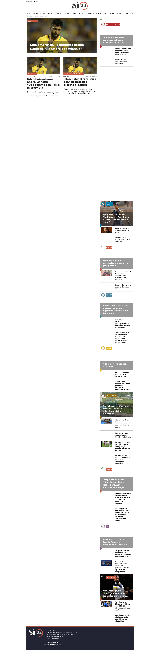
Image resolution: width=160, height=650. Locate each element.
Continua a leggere (53, 76)
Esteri (50, 13)
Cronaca (43, 13)
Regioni (35, 13)
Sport (112, 13)
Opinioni (126, 13)
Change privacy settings (53, 645)
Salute (98, 13)
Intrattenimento (88, 13)
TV (79, 13)
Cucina (119, 13)
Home (28, 13)
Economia (58, 13)
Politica (66, 13)
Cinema (105, 13)
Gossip (74, 13)
